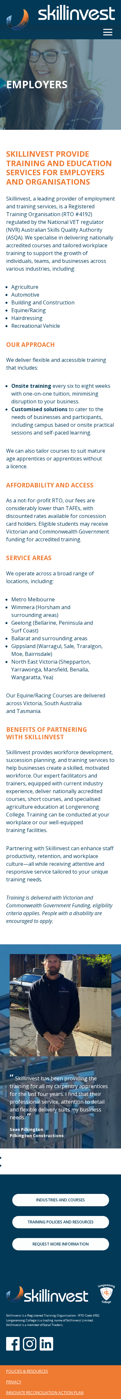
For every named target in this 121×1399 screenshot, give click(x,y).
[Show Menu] (108, 32)
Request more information (61, 1244)
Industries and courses (60, 1200)
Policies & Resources (27, 1371)
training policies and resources (60, 1222)
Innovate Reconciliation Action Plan (45, 1392)
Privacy (13, 1382)
